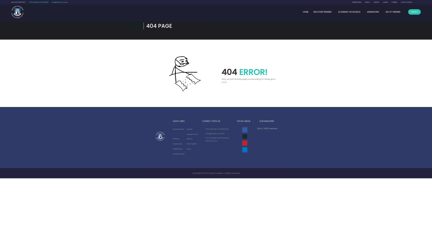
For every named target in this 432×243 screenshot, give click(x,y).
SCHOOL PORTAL (406, 2)
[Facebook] (245, 130)
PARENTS (376, 2)
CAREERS (394, 2)
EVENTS (367, 2)
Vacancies (177, 144)
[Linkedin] (245, 150)
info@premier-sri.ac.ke (60, 2)
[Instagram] (245, 136)
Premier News (178, 129)
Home (305, 11)
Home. (224, 82)
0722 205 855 (33, 2)
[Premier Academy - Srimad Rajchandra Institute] (17, 12)
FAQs (189, 149)
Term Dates (192, 144)
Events (189, 129)
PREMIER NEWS (356, 2)
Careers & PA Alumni (192, 136)
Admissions (178, 149)
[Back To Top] (422, 232)
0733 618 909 (43, 2)
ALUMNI (385, 2)
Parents (176, 138)
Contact (414, 12)
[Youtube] (245, 143)
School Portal (178, 154)
